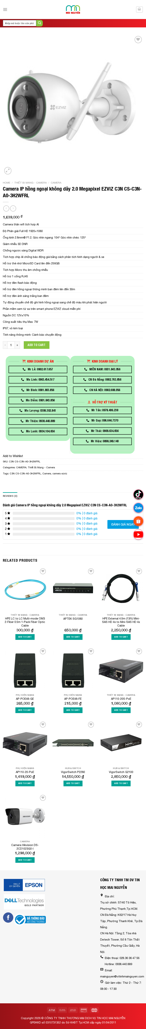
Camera (46, 473)
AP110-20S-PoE (121, 698)
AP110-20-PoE (25, 772)
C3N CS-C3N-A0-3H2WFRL (25, 473)
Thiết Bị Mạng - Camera (30, 182)
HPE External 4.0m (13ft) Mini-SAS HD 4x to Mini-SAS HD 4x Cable (121, 622)
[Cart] (139, 9)
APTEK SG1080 (73, 618)
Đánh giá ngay (123, 524)
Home (6, 182)
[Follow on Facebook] (8, 917)
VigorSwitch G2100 (121, 772)
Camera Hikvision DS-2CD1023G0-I (25, 846)
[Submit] (39, 23)
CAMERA (56, 182)
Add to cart (36, 345)
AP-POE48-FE (73, 698)
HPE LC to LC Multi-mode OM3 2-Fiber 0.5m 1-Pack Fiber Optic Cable (25, 622)
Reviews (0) (10, 496)
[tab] (10, 496)
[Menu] (5, 9)
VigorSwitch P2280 (73, 772)
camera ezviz (59, 473)
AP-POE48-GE (25, 698)
